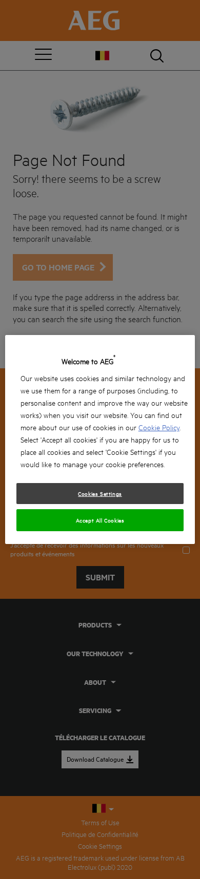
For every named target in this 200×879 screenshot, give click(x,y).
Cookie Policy (158, 427)
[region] (100, 439)
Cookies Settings (100, 493)
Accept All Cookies (100, 520)
